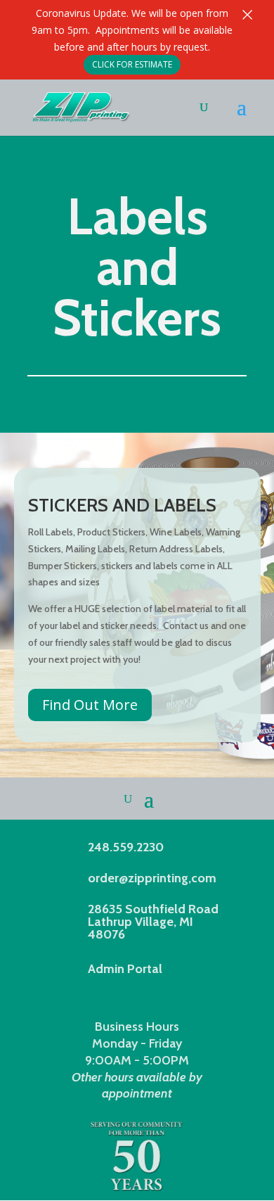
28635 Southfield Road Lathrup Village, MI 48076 (153, 921)
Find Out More (90, 704)
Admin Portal (125, 969)
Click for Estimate (132, 64)
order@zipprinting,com (152, 878)
